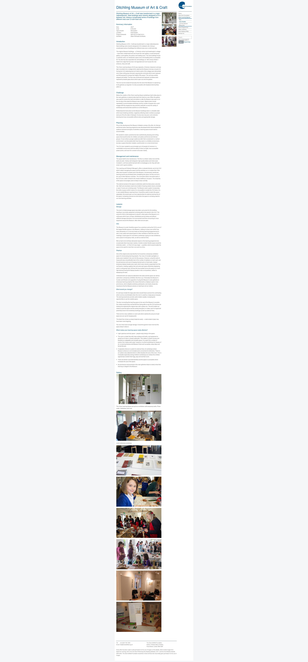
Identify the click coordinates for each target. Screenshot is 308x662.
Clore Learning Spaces (184, 17)
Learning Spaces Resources (183, 24)
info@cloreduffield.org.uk (126, 644)
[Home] (185, 5)
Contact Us (181, 33)
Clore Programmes (183, 27)
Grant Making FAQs (184, 31)
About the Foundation (184, 15)
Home (180, 13)
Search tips (187, 42)
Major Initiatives (182, 29)
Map (180, 19)
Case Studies (182, 21)
